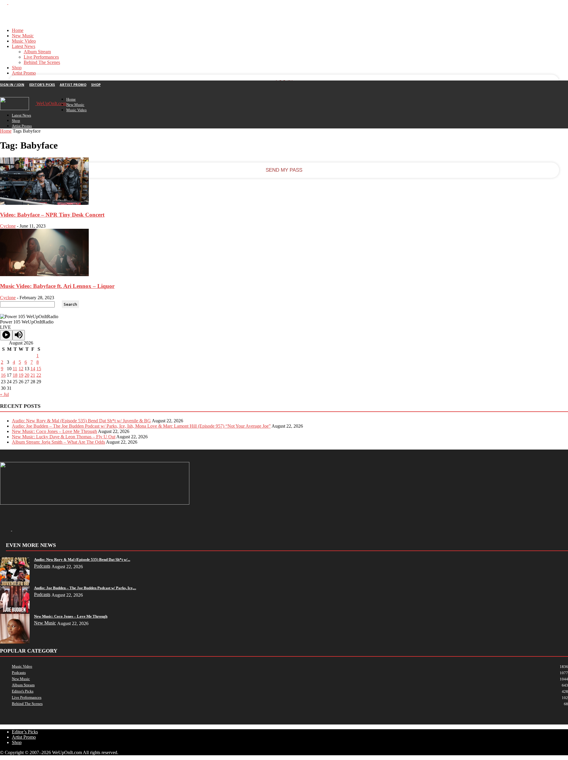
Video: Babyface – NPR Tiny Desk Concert (52, 215)
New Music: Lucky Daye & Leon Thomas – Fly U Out (63, 436)
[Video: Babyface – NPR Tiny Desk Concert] (44, 203)
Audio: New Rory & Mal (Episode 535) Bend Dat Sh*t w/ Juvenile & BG (81, 420)
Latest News (23, 46)
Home (17, 30)
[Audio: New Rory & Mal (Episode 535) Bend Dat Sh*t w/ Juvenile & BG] (15, 584)
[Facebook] (4, 2)
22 (38, 375)
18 (15, 375)
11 (15, 368)
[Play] (6, 335)
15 (38, 368)
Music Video (24, 41)
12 (21, 368)
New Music (23, 35)
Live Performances (41, 56)
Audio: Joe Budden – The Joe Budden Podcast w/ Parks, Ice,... (85, 588)
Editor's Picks (22, 691)
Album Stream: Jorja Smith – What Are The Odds (58, 442)
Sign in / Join (12, 84)
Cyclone (8, 225)
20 (27, 375)
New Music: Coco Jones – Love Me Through (54, 431)
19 (21, 375)
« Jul (4, 394)
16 (3, 375)
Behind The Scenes (42, 62)
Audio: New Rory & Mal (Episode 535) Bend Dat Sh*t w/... (82, 559)
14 (32, 368)
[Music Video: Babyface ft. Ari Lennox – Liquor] (44, 274)
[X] (11, 2)
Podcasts (42, 566)
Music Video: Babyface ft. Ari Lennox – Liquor (57, 286)
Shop (17, 67)
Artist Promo (24, 72)
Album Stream (37, 51)
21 (32, 375)
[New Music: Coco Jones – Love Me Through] (15, 642)
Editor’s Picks (42, 84)
